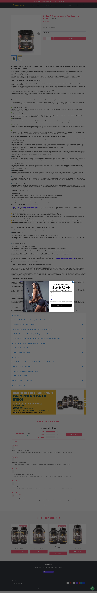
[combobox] (52, 299)
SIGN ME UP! (61, 305)
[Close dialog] (73, 282)
